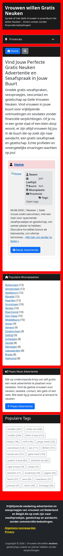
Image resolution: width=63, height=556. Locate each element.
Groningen (11, 304)
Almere (9, 327)
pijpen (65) (50, 472)
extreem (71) (14, 472)
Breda (8, 354)
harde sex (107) (15, 454)
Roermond (11, 312)
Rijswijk (9, 296)
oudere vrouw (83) (17, 460)
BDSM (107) (48, 447)
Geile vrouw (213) (34, 435)
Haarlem (10, 300)
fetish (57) (12, 479)
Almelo (9, 308)
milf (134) (28, 441)
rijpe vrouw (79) (15, 466)
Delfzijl (9, 335)
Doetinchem (12, 331)
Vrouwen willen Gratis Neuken (30, 10)
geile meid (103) (36, 454)
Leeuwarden (12, 350)
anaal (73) (33, 466)
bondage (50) (46, 485)
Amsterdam (12, 289)
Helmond (10, 358)
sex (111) (33, 447)
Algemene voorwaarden (20, 528)
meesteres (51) (43, 479)
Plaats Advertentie (21, 406)
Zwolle (9, 343)
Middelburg (12, 320)
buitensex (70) (32, 472)
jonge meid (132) (46, 441)
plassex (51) (13, 485)
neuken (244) (14, 435)
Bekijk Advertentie (27, 250)
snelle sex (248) (34, 429)
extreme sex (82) (40, 460)
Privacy (9, 532)
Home (14, 51)
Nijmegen (11, 347)
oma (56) (26, 479)
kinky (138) (13, 441)
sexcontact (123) (16, 447)
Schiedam (11, 339)
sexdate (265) (14, 429)
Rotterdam (11, 285)
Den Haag (11, 316)
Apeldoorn (11, 292)
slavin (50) (29, 485)
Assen (8, 323)
